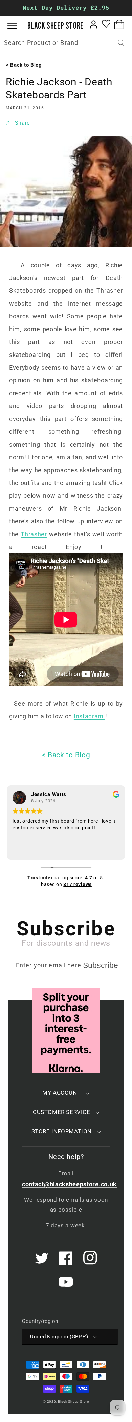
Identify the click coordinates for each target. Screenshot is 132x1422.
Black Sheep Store (73, 1401)
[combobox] (66, 43)
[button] (17, 26)
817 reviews (77, 884)
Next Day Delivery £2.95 (66, 7)
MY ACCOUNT (61, 1092)
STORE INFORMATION (61, 1131)
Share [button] (22, 123)
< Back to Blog (66, 755)
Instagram (89, 716)
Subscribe (100, 965)
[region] (66, 8)
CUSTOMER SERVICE (61, 1112)
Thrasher (34, 534)
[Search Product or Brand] (121, 43)
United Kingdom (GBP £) (59, 1337)
